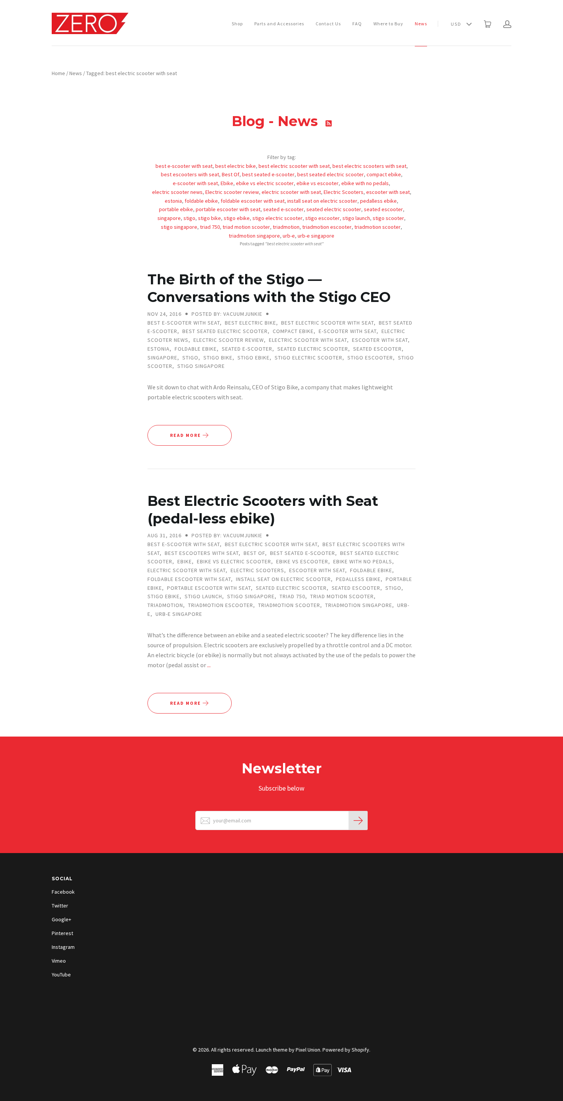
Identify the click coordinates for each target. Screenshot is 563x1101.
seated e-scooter (283, 209)
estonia (173, 200)
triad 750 (210, 226)
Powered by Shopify (345, 1049)
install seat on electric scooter (322, 200)
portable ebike (176, 209)
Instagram (63, 946)
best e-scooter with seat (184, 165)
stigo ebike (237, 218)
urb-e (289, 235)
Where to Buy (388, 23)
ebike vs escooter (317, 183)
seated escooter (383, 209)
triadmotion (286, 226)
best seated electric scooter (330, 174)
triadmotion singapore (254, 235)
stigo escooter (322, 218)
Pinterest (62, 933)
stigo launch (356, 218)
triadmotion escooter (327, 226)
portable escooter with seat (228, 209)
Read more (186, 435)
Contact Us (328, 23)
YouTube (61, 974)
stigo (189, 218)
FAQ (357, 23)
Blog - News (277, 121)
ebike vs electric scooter (265, 183)
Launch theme (272, 1049)
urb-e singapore (316, 235)
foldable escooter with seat (253, 200)
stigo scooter (388, 218)
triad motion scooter (246, 226)
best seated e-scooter (268, 174)
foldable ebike (201, 200)
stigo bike (209, 218)
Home (58, 73)
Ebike (227, 183)
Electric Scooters (343, 192)
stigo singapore (179, 226)
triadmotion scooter (377, 226)
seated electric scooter (333, 209)
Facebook (63, 891)
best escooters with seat (190, 174)
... (209, 665)
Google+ (61, 919)
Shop (237, 23)
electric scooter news (177, 192)
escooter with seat (388, 192)
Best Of (230, 174)
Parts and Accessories (279, 23)
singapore (169, 218)
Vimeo (59, 960)
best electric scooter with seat (294, 165)
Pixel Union (308, 1049)
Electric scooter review (232, 192)
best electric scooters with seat (369, 165)
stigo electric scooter (277, 218)
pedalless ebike (378, 200)
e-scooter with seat (195, 183)
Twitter (60, 905)
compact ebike (384, 174)
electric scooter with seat (291, 192)
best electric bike (235, 165)
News (421, 23)
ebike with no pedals (365, 183)
